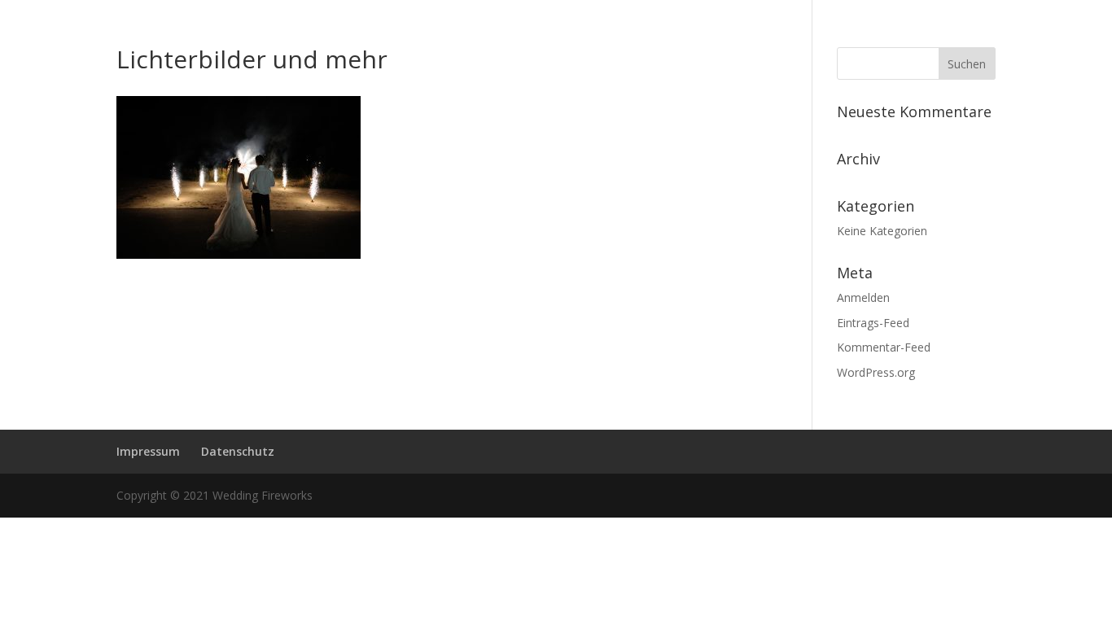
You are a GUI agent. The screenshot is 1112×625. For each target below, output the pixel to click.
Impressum (148, 451)
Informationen (326, 180)
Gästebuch (783, 180)
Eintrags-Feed (873, 322)
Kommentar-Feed (883, 347)
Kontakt (858, 180)
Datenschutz (237, 451)
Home (246, 180)
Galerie (696, 180)
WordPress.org (876, 372)
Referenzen (515, 180)
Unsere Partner (612, 180)
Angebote (434, 180)
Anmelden (863, 297)
